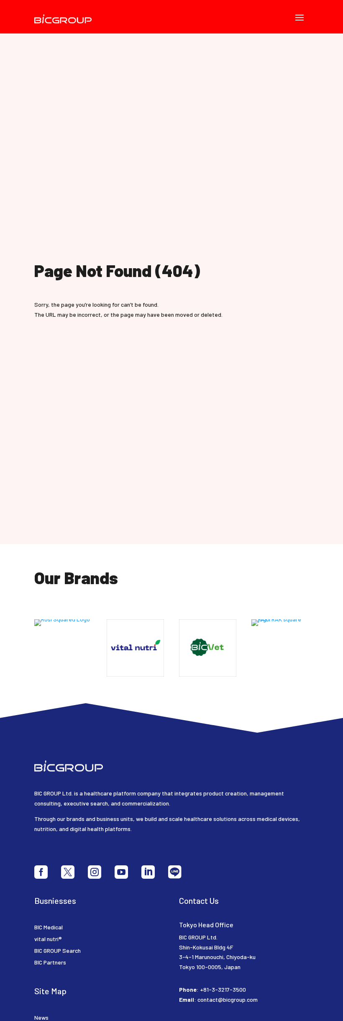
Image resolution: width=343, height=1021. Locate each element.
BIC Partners (50, 962)
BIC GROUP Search (57, 950)
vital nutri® (48, 938)
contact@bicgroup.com (227, 999)
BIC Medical (48, 927)
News (41, 1017)
